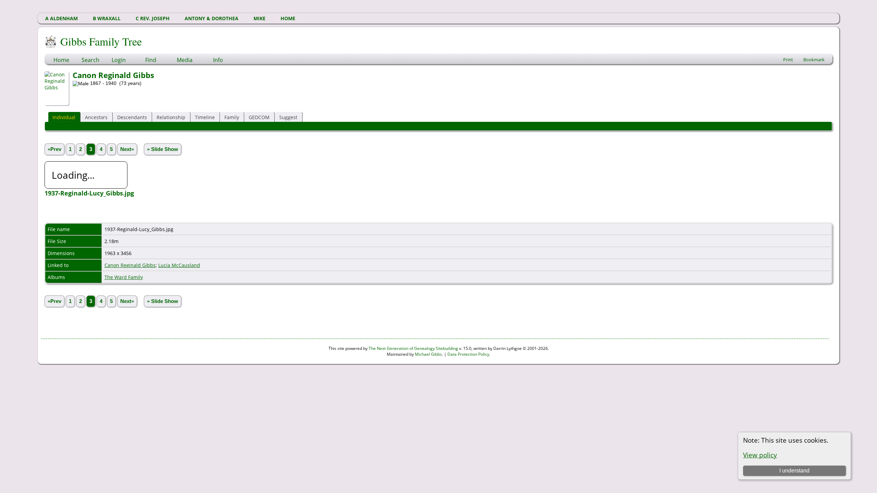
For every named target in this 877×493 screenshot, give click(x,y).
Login (119, 60)
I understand (794, 470)
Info (218, 60)
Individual (63, 117)
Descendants (132, 117)
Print (788, 59)
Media (185, 60)
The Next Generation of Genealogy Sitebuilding (413, 348)
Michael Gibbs (428, 354)
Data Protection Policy (468, 354)
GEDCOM (259, 117)
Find (150, 60)
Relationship (171, 117)
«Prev (54, 149)
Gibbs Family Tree (101, 41)
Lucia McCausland (179, 265)
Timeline (205, 117)
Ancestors (96, 117)
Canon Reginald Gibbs (130, 265)
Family (231, 117)
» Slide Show (162, 149)
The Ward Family (123, 277)
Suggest (288, 117)
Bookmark (814, 59)
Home (61, 60)
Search (90, 60)
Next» (127, 149)
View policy (760, 455)
